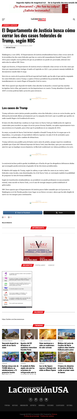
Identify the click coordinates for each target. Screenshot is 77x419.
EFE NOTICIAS (10, 47)
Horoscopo (29, 307)
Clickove (54, 414)
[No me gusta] (9, 217)
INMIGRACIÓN (24, 405)
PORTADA (7, 405)
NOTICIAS (15, 405)
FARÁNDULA (41, 405)
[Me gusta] (3, 217)
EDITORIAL (69, 405)
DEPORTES (33, 405)
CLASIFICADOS (60, 405)
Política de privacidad (31, 416)
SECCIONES (50, 405)
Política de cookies (47, 416)
